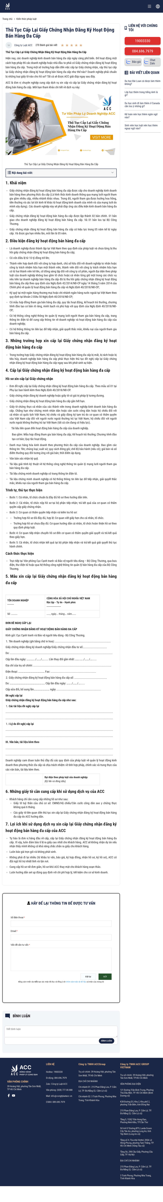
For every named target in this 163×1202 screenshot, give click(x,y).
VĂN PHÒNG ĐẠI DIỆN (130, 1084)
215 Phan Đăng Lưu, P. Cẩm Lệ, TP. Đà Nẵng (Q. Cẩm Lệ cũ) (136, 1112)
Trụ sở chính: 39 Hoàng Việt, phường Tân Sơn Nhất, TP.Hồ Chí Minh (136, 1076)
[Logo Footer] (23, 1070)
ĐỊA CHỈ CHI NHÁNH (88, 1081)
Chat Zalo (152, 61)
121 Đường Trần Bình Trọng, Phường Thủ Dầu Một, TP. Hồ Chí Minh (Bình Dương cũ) (136, 1093)
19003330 (142, 41)
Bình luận (106, 1041)
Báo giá (136, 61)
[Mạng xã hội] (8, 1096)
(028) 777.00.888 (64, 1090)
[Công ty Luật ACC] (7, 6)
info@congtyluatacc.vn (61, 1096)
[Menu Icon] (149, 6)
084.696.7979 (142, 51)
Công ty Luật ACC (23, 45)
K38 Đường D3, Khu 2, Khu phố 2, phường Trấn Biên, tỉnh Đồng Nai (135, 1103)
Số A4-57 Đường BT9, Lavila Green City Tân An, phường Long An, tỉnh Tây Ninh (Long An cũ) (136, 1131)
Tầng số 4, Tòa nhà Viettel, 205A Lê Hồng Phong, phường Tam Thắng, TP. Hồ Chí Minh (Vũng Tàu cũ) (137, 1143)
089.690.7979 (59, 1102)
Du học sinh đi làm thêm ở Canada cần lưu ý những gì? (142, 105)
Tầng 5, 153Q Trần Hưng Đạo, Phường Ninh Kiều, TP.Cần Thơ (134, 1121)
